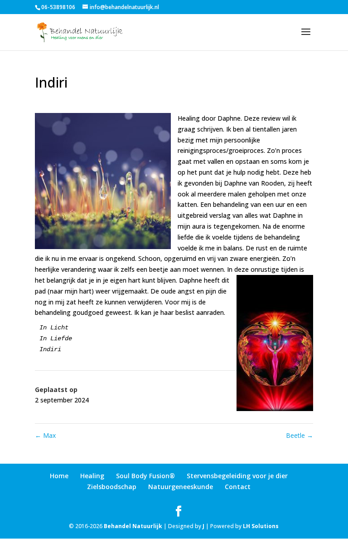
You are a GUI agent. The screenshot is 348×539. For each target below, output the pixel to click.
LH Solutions (261, 526)
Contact (238, 486)
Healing (92, 475)
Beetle (299, 435)
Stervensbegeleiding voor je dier (237, 475)
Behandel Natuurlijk (133, 526)
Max (45, 435)
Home (59, 475)
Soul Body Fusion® (145, 475)
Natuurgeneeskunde (180, 486)
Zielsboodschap (111, 486)
